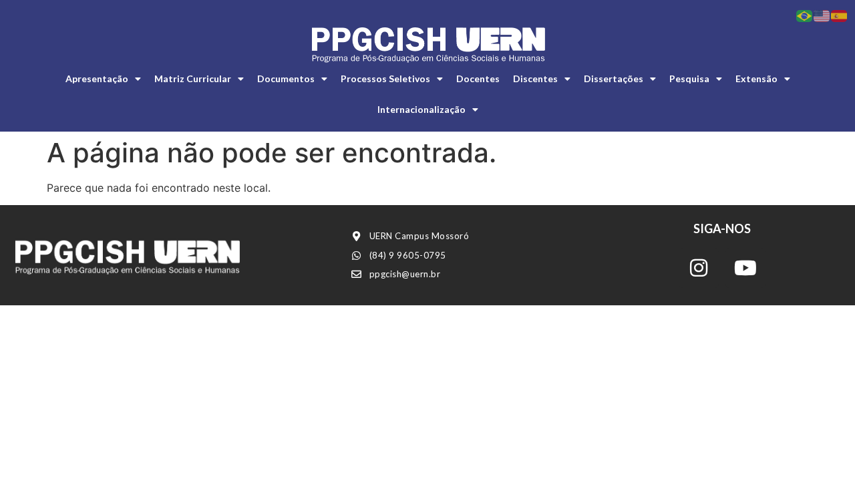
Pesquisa (689, 78)
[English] (822, 14)
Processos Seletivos (385, 78)
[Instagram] (699, 268)
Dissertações (613, 78)
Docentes (478, 78)
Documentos (286, 78)
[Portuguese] (805, 14)
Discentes (535, 78)
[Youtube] (745, 268)
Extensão (756, 78)
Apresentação (96, 78)
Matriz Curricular (192, 78)
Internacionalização (421, 109)
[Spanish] (839, 14)
